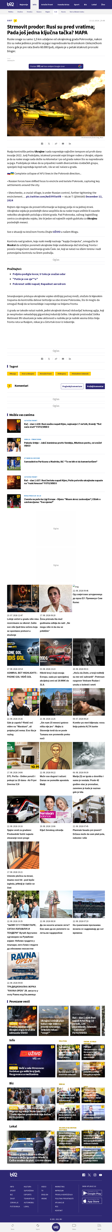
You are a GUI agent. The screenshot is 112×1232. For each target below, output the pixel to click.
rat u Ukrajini (28, 373)
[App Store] (92, 1201)
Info (12, 1186)
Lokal (26, 1206)
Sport (13, 1190)
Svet (9, 20)
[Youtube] (100, 1175)
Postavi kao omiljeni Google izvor (47, 66)
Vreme (44, 1198)
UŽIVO (57, 231)
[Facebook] (83, 1175)
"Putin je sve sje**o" (25, 279)
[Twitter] (89, 1175)
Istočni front (46, 373)
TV (42, 1190)
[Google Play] (92, 1193)
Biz (11, 1194)
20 (18, 477)
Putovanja (15, 1206)
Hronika (13, 1151)
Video (43, 1186)
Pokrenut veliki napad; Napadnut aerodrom (39, 284)
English (44, 1194)
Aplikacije (59, 1202)
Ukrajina (62, 373)
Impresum (59, 1190)
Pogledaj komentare (72, 386)
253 (18, 496)
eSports (27, 1194)
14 (97, 1008)
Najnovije (24, 4)
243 (18, 459)
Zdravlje (14, 1202)
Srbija (62, 1084)
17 (52, 1090)
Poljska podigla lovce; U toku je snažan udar (39, 274)
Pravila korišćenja (64, 1194)
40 (18, 440)
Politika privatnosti (64, 1198)
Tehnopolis (29, 1198)
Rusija (13, 373)
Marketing (60, 1186)
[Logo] (10, 4)
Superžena (29, 1190)
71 (18, 421)
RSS (56, 1206)
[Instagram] (95, 1175)
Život (12, 1198)
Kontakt (59, 1210)
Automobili (29, 1202)
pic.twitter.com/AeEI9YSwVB (43, 196)
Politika (13, 1064)
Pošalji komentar (95, 386)
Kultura (27, 1186)
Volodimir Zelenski (81, 373)
